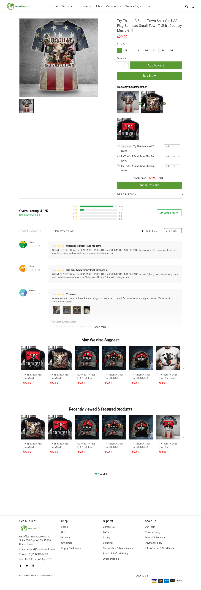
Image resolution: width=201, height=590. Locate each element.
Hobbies (84, 6)
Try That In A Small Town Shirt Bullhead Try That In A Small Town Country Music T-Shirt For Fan (138, 156)
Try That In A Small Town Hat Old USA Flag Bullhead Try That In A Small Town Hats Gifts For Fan (140, 376)
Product (65, 537)
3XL (155, 50)
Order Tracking (111, 558)
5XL (171, 50)
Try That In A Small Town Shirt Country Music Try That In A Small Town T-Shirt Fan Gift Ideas (168, 376)
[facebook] (21, 565)
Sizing (106, 537)
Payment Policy (153, 542)
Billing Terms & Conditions (159, 548)
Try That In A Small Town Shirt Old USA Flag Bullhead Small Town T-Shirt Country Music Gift (144, 146)
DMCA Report (142, 576)
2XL (146, 50)
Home (54, 6)
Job (97, 6)
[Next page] (183, 369)
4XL (163, 50)
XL (139, 50)
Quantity (121, 58)
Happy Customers (71, 548)
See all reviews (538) (29, 215)
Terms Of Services (155, 537)
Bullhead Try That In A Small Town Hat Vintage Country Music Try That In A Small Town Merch (86, 376)
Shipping (108, 542)
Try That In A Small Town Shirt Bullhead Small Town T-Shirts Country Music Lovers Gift (138, 166)
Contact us (109, 526)
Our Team (150, 526)
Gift (63, 532)
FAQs (106, 532)
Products (66, 6)
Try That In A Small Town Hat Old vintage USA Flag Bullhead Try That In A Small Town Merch (113, 376)
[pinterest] (34, 565)
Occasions (112, 6)
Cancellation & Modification (118, 548)
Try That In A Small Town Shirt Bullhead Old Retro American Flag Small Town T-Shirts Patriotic (168, 445)
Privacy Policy (153, 532)
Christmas (66, 542)
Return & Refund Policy (115, 553)
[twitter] (28, 565)
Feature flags (133, 6)
